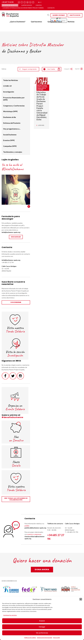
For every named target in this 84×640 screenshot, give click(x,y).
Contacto (51, 8)
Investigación (8, 92)
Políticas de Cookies (30, 637)
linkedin (30, 2)
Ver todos (28, 206)
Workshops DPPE (10, 111)
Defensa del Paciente (11, 123)
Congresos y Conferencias (14, 106)
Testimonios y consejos (12, 152)
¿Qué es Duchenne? (17, 22)
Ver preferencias (42, 633)
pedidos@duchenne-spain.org (35, 528)
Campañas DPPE (10, 146)
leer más (41, 125)
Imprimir (77, 69)
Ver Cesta (49, 69)
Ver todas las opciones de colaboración (16, 499)
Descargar (16, 237)
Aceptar (42, 621)
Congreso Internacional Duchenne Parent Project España (23, 8)
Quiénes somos (26, 5)
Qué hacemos (36, 22)
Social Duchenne (9, 135)
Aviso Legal (56, 637)
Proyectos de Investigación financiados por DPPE (42, 87)
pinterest (33, 2)
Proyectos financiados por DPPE (14, 98)
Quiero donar (58, 15)
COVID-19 (7, 86)
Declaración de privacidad (44, 637)
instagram (25, 2)
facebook (22, 2)
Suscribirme (15, 302)
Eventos (39, 5)
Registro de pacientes (10, 5)
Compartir (67, 69)
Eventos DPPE (9, 140)
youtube (27, 2)
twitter (19, 2)
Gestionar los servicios (10, 615)
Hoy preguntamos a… (12, 129)
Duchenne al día (9, 117)
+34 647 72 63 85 (8, 2)
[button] (81, 599)
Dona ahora (42, 569)
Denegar (42, 627)
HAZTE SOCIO (75, 15)
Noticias (71, 22)
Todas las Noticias (10, 80)
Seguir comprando (29, 69)
